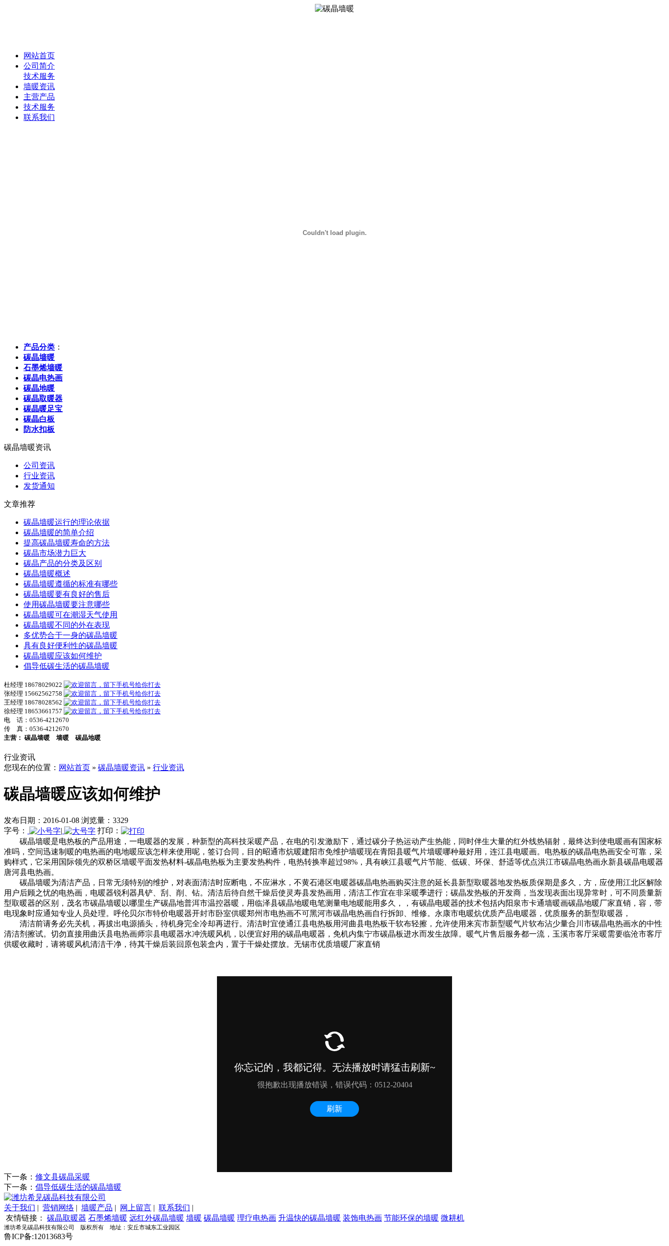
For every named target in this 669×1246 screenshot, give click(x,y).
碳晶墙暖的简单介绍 (59, 532)
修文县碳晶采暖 (62, 1177)
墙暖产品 (97, 1207)
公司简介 (39, 66)
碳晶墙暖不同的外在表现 (67, 625)
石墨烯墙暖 (107, 1218)
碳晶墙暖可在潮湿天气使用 (71, 615)
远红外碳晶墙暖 (156, 1218)
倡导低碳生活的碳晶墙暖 (67, 666)
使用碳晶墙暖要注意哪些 (67, 604)
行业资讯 (39, 475)
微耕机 (452, 1218)
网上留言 (135, 1207)
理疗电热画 (256, 1218)
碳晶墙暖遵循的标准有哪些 (71, 584)
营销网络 (58, 1207)
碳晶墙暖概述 (47, 573)
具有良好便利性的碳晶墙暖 (71, 645)
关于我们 (19, 1207)
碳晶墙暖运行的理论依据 (67, 522)
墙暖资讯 (39, 86)
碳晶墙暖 (219, 1218)
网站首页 (39, 55)
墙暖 (194, 1218)
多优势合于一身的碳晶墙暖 (71, 635)
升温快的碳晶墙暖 (309, 1218)
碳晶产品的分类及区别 (63, 563)
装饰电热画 (362, 1218)
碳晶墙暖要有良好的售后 (67, 594)
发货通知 (39, 486)
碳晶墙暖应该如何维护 (63, 656)
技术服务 (39, 76)
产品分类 (39, 347)
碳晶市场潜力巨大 (55, 553)
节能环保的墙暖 (411, 1218)
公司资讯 (39, 465)
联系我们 (39, 117)
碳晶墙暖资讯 (121, 767)
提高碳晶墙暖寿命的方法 (67, 543)
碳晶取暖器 (66, 1218)
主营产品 (39, 97)
